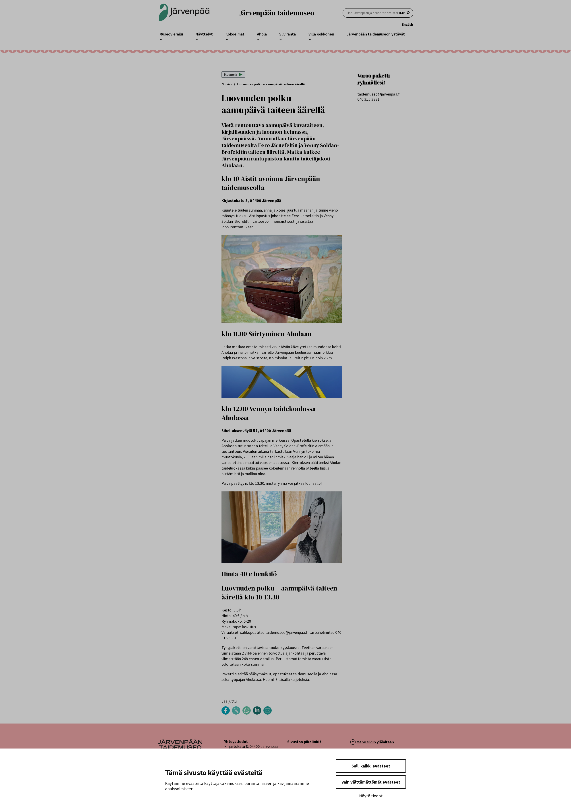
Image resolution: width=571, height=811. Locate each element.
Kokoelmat (235, 34)
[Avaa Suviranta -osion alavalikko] (280, 39)
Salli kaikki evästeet (371, 766)
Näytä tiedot (371, 796)
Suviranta (287, 34)
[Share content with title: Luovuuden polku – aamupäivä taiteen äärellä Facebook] (226, 713)
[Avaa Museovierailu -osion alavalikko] (160, 39)
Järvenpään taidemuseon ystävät (376, 34)
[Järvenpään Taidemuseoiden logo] (184, 13)
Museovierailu (171, 34)
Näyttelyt (204, 34)
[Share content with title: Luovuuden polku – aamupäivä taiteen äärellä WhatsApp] (247, 713)
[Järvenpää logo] (180, 748)
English (407, 24)
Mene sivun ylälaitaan (375, 741)
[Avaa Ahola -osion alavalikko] (258, 39)
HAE (402, 13)
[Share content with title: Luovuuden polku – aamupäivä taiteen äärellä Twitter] (237, 713)
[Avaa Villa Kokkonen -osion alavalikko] (309, 39)
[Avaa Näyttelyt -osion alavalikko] (196, 39)
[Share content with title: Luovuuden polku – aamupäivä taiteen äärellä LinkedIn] (258, 713)
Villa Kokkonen (321, 34)
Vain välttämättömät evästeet (370, 782)
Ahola (262, 34)
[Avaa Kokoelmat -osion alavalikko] (227, 39)
